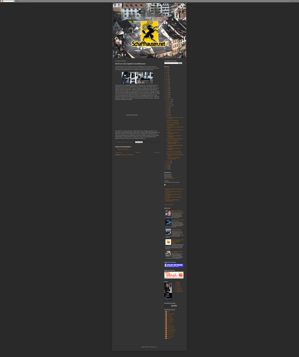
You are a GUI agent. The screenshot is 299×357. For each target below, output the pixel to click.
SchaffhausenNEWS (171, 330)
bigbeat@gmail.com (171, 178)
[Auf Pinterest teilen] (142, 142)
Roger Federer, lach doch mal (173, 122)
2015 (167, 88)
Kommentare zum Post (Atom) (126, 154)
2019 (167, 81)
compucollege (179, 291)
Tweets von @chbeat (168, 204)
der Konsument (170, 336)
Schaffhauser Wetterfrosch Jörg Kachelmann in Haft (173, 143)
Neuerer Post (118, 152)
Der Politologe (170, 317)
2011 (167, 96)
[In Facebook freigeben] (140, 142)
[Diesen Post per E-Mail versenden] (136, 142)
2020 (167, 79)
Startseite (138, 152)
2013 (167, 92)
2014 (167, 90)
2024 (167, 72)
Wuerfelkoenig (170, 334)
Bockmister (169, 315)
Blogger (155, 347)
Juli (167, 108)
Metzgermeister (170, 326)
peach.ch (178, 285)
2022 (167, 76)
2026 (167, 68)
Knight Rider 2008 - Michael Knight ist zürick (178, 221)
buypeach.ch (179, 288)
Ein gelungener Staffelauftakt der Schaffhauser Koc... (172, 200)
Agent (168, 311)
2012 (167, 94)
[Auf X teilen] (139, 142)
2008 (167, 167)
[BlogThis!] (137, 142)
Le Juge (168, 323)
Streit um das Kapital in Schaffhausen (174, 153)
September (169, 105)
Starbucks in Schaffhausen (172, 120)
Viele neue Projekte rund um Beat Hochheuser (177, 230)
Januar (168, 163)
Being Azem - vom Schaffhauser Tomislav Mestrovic (173, 158)
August (168, 106)
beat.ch (178, 282)
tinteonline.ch (179, 290)
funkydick (169, 338)
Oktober (168, 103)
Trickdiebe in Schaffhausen (172, 140)
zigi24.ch (178, 283)
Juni (168, 110)
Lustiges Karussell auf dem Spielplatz (175, 138)
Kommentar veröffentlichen (123, 149)
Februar (168, 161)
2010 (167, 97)
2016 (167, 87)
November (169, 101)
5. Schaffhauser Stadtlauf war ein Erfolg (177, 252)
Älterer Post (156, 152)
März (168, 115)
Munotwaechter (170, 328)
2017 (167, 85)
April (168, 114)
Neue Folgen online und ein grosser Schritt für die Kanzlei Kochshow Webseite (178, 241)
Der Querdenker (170, 319)
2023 (167, 74)
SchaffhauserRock (171, 332)
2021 (167, 77)
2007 (167, 168)
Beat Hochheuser (170, 313)
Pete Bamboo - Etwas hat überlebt (174, 151)
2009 (167, 165)
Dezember (169, 99)
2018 (167, 83)
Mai (168, 112)
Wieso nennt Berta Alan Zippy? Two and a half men (177, 211)
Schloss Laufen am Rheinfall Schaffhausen (173, 124)
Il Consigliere (170, 321)
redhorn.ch (178, 286)
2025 (167, 70)
